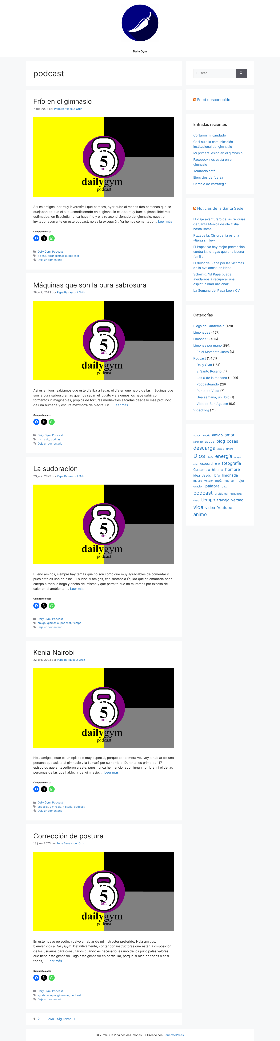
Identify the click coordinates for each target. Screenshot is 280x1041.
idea (196, 475)
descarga (204, 448)
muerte (229, 480)
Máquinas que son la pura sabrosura (89, 285)
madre (197, 480)
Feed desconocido (213, 99)
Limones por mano (207, 345)
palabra (212, 486)
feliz (217, 463)
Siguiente (66, 1019)
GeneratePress (173, 1035)
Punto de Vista (208, 391)
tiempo (77, 622)
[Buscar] (241, 73)
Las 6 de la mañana (212, 378)
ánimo (200, 514)
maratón (208, 480)
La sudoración (55, 469)
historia (67, 806)
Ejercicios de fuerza (208, 177)
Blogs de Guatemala (208, 326)
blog (220, 441)
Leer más (165, 221)
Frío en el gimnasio (62, 101)
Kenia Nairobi (54, 652)
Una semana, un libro (213, 397)
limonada (230, 475)
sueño (196, 500)
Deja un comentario (50, 259)
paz (224, 486)
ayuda (42, 995)
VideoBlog (201, 410)
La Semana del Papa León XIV (216, 290)
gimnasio (61, 255)
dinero (229, 448)
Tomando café (204, 171)
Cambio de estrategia (209, 184)
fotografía (231, 463)
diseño (42, 255)
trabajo (223, 500)
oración (198, 486)
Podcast (57, 251)
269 (51, 1019)
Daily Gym (140, 51)
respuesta (236, 493)
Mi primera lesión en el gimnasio (217, 153)
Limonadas (201, 332)
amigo (42, 622)
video (210, 507)
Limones (199, 339)
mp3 (218, 480)
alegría (206, 435)
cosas (232, 441)
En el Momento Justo (213, 352)
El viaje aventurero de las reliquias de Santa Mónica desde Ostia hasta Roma (219, 224)
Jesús (206, 475)
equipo (51, 995)
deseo (220, 449)
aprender (198, 442)
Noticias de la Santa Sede (220, 208)
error (51, 255)
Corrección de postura (68, 836)
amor (229, 434)
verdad (237, 500)
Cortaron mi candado (209, 135)
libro (216, 475)
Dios (199, 456)
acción (197, 435)
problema (221, 493)
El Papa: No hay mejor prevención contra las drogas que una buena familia (219, 251)
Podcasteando (208, 384)
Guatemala (201, 470)
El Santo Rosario (209, 371)
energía (223, 456)
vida (198, 507)
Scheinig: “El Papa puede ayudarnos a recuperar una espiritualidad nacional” (214, 279)
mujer (240, 480)
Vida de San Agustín (212, 404)
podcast (73, 255)
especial (43, 806)
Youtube (224, 507)
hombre (232, 469)
